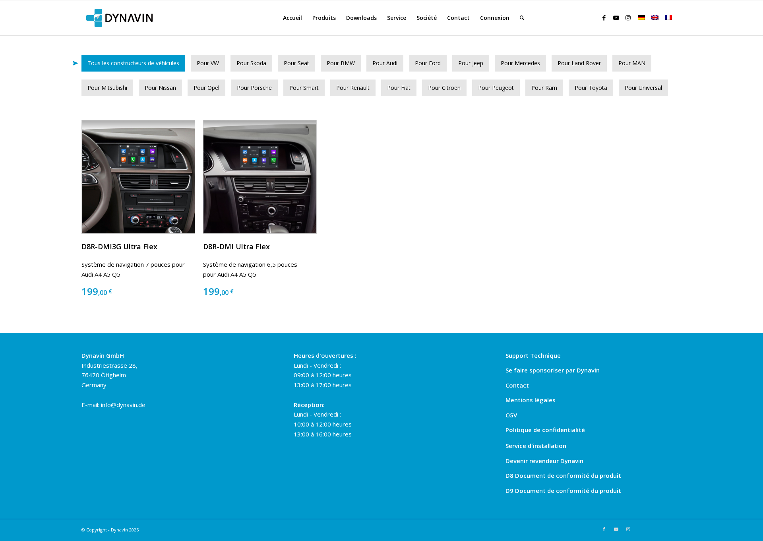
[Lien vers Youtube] (616, 17)
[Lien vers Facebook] (604, 17)
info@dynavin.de (123, 405)
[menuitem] (292, 17)
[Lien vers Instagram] (628, 17)
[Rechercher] (522, 17)
